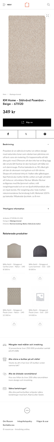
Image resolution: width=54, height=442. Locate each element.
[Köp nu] (14, 278)
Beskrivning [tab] (8, 144)
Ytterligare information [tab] (13, 209)
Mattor (25, 224)
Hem (4, 94)
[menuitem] (8, 421)
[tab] (27, 173)
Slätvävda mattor (34, 224)
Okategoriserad (15, 94)
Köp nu (29, 122)
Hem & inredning (16, 224)
